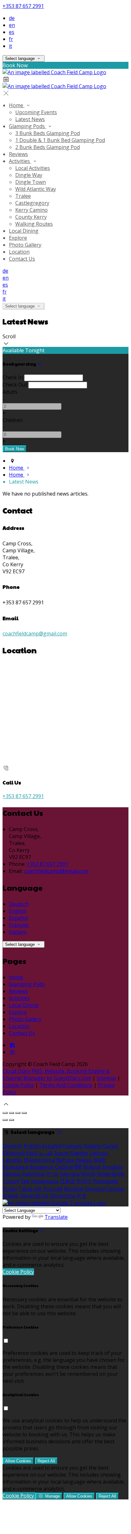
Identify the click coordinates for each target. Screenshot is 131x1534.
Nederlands (111, 1173)
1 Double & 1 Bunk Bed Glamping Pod (60, 140)
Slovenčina (62, 1195)
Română (74, 1188)
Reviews (18, 154)
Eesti (32, 1152)
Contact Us (22, 258)
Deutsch (19, 903)
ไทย (25, 1181)
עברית (52, 1173)
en (12, 25)
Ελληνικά (14, 1152)
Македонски (39, 1159)
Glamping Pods (27, 126)
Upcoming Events (36, 112)
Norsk (88, 1173)
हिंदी (78, 1166)
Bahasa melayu (74, 1159)
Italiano (18, 931)
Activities (20, 161)
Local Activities (32, 168)
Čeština (64, 1166)
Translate (56, 1216)
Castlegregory (32, 202)
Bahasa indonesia (24, 1173)
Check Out (15, 384)
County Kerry (31, 216)
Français (19, 924)
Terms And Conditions (66, 1085)
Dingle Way (28, 175)
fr (11, 39)
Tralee (23, 195)
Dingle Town (30, 182)
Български (16, 1166)
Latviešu (13, 1159)
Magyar (92, 1166)
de (12, 18)
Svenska (95, 1188)
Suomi (61, 1152)
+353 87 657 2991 (23, 6)
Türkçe (11, 1181)
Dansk (110, 1145)
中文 (82, 1195)
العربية (46, 1152)
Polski (10, 1188)
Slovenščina (34, 1195)
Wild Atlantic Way (35, 188)
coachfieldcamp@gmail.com (35, 633)
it (10, 45)
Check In (13, 377)
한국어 (84, 1181)
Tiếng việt (30, 1188)
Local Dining (23, 230)
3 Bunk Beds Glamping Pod (47, 133)
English (17, 910)
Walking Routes (34, 223)
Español (18, 917)
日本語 (67, 1181)
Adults (10, 391)
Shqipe (11, 1195)
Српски (115, 1188)
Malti (100, 1159)
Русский (53, 1188)
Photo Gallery (25, 244)
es (11, 32)
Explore (18, 237)
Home (16, 105)
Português (105, 1181)
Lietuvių (98, 1152)
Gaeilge (79, 1152)
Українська (45, 1181)
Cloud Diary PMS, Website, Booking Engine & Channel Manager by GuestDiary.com (56, 1075)
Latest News (30, 119)
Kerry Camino (31, 209)
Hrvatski (113, 1166)
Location (19, 251)
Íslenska (69, 1173)
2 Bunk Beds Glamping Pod (47, 147)
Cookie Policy (18, 1085)
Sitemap (106, 1078)
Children (13, 420)
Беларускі (42, 1166)
